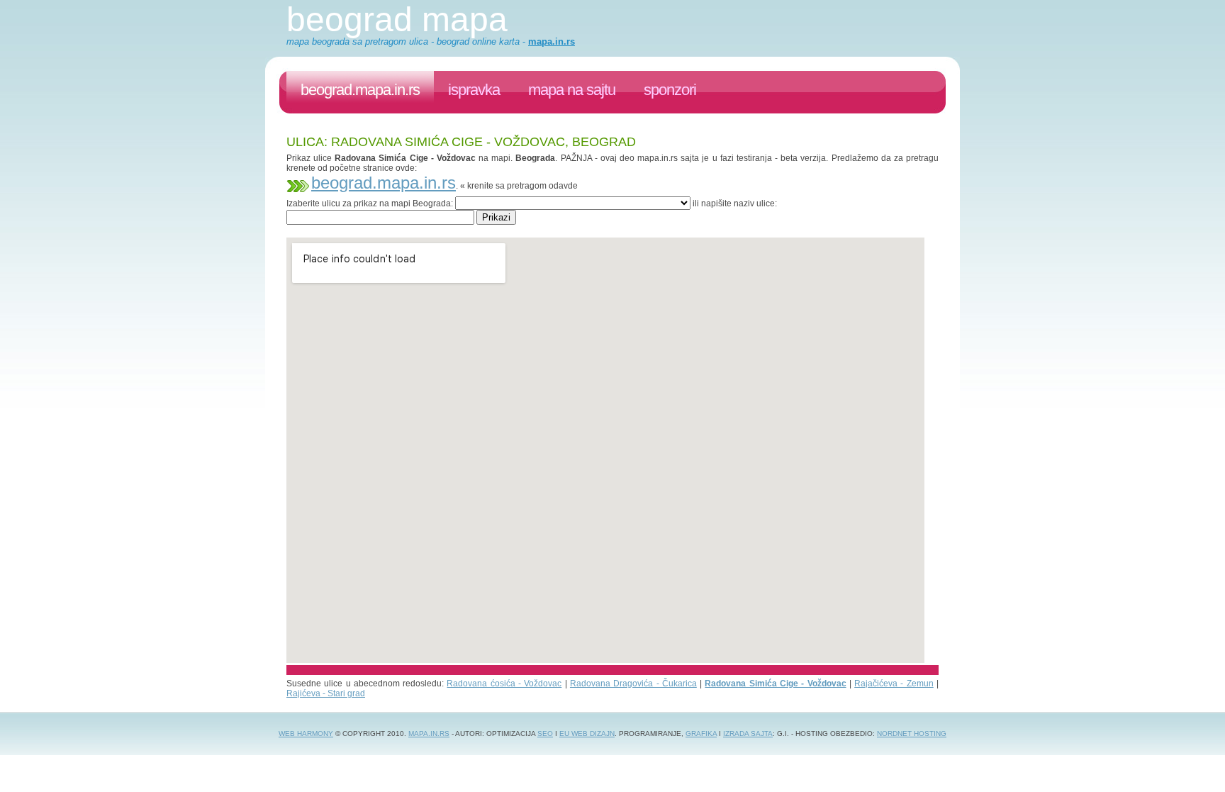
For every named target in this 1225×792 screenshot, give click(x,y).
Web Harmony (306, 733)
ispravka (474, 90)
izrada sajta (748, 733)
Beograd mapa (397, 19)
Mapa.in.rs (428, 733)
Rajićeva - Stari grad (325, 693)
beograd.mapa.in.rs (360, 90)
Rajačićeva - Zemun (894, 683)
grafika (701, 733)
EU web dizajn (587, 733)
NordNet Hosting (911, 733)
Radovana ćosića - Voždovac (504, 683)
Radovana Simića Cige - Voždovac (775, 683)
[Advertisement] (544, 230)
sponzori (670, 90)
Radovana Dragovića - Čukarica (633, 683)
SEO (545, 733)
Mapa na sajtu (571, 90)
